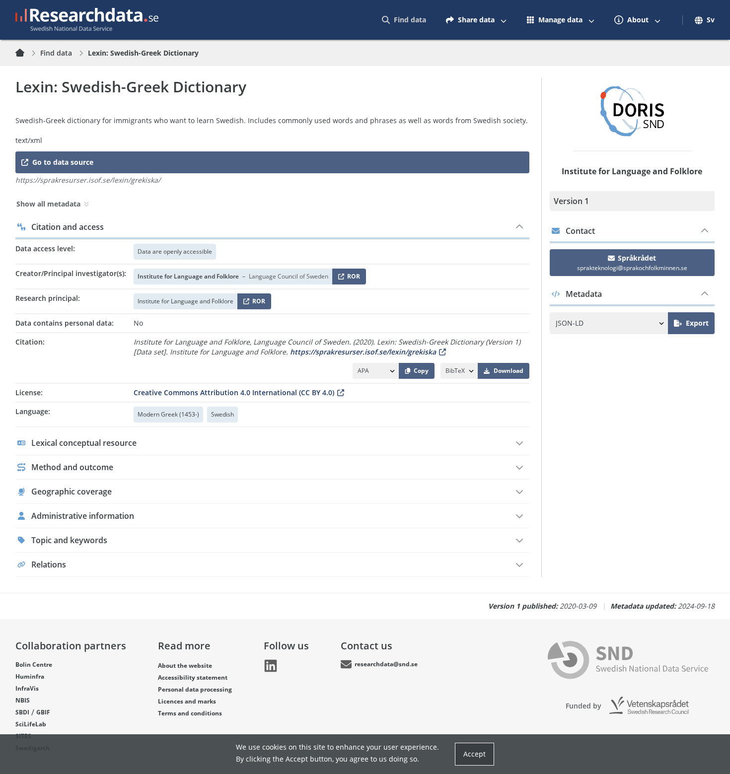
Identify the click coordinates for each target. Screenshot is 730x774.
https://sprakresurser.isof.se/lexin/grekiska (363, 351)
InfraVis (27, 688)
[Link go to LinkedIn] (271, 666)
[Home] (25, 53)
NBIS (22, 700)
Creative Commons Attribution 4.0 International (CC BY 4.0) (234, 392)
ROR (352, 278)
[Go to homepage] (86, 20)
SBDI (22, 712)
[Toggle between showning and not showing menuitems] (504, 20)
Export (697, 323)
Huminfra (29, 676)
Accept (474, 754)
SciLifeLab (30, 724)
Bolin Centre (33, 664)
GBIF (43, 712)
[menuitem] (404, 20)
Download (508, 370)
